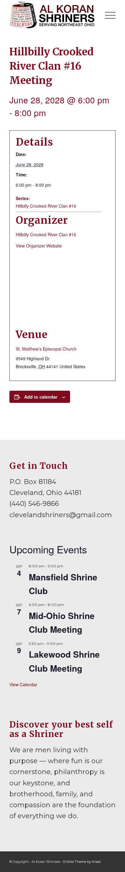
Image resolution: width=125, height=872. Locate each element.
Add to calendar (40, 397)
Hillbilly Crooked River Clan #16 (46, 206)
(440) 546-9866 (34, 504)
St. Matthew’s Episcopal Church (46, 349)
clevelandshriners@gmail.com (60, 515)
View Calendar (23, 684)
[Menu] (107, 14)
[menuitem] (107, 14)
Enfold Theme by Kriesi (82, 862)
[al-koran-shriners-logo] (51, 14)
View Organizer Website (39, 246)
